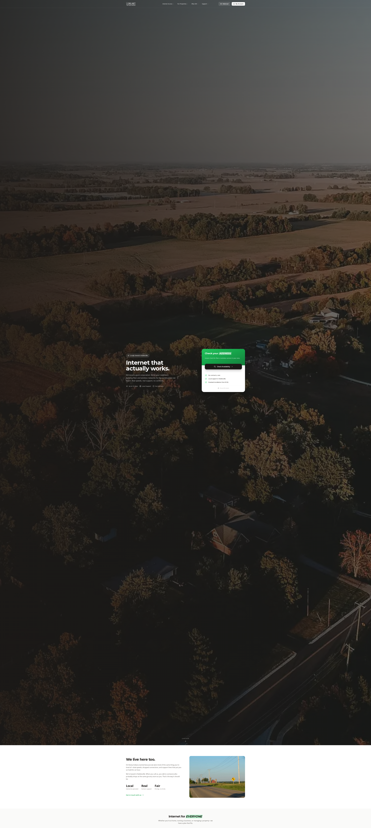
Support (204, 4)
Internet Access (167, 4)
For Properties (181, 4)
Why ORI (194, 4)
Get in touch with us (133, 795)
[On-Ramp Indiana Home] (131, 4)
